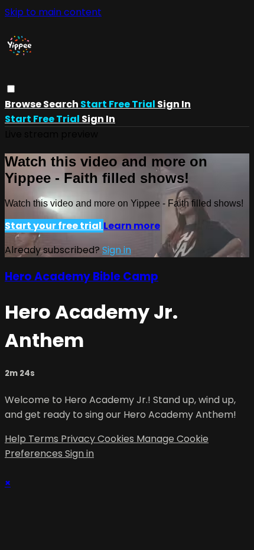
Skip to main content (53, 12)
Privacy (79, 439)
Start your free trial (54, 226)
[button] (11, 89)
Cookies (116, 439)
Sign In (98, 119)
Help (16, 439)
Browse (24, 104)
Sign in (174, 104)
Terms (44, 439)
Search (61, 104)
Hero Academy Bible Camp (81, 276)
